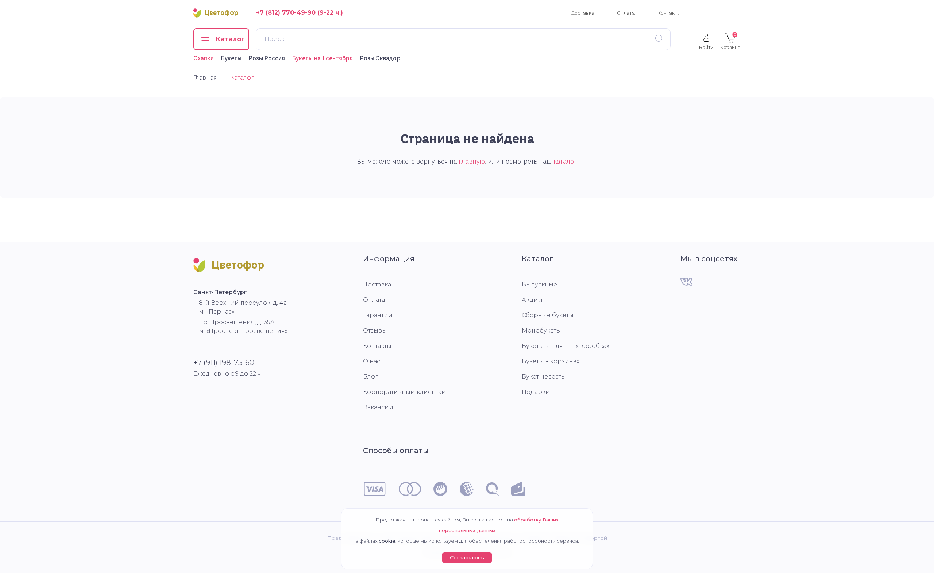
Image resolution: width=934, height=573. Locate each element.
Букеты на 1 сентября (322, 58)
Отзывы (375, 330)
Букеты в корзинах (550, 361)
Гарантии (378, 315)
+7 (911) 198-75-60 (223, 362)
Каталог (537, 258)
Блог (370, 376)
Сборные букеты (548, 315)
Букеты (231, 58)
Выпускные (539, 284)
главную (472, 162)
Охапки (203, 58)
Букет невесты (544, 376)
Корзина (730, 41)
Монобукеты (541, 330)
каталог (564, 162)
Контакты (668, 13)
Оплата (626, 13)
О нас (371, 361)
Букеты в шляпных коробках (565, 345)
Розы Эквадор (380, 58)
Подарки (536, 391)
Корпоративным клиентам (404, 391)
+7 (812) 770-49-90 (286, 12)
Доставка (582, 13)
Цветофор (221, 13)
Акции (532, 299)
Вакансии (378, 407)
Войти (706, 47)
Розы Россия (267, 58)
